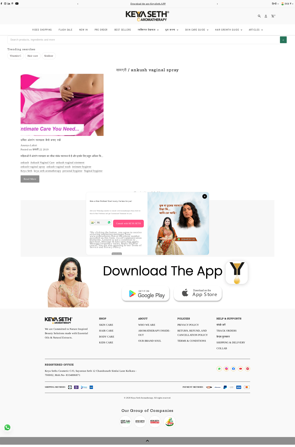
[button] (93, 222)
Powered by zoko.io (116, 253)
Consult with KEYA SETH (128, 223)
